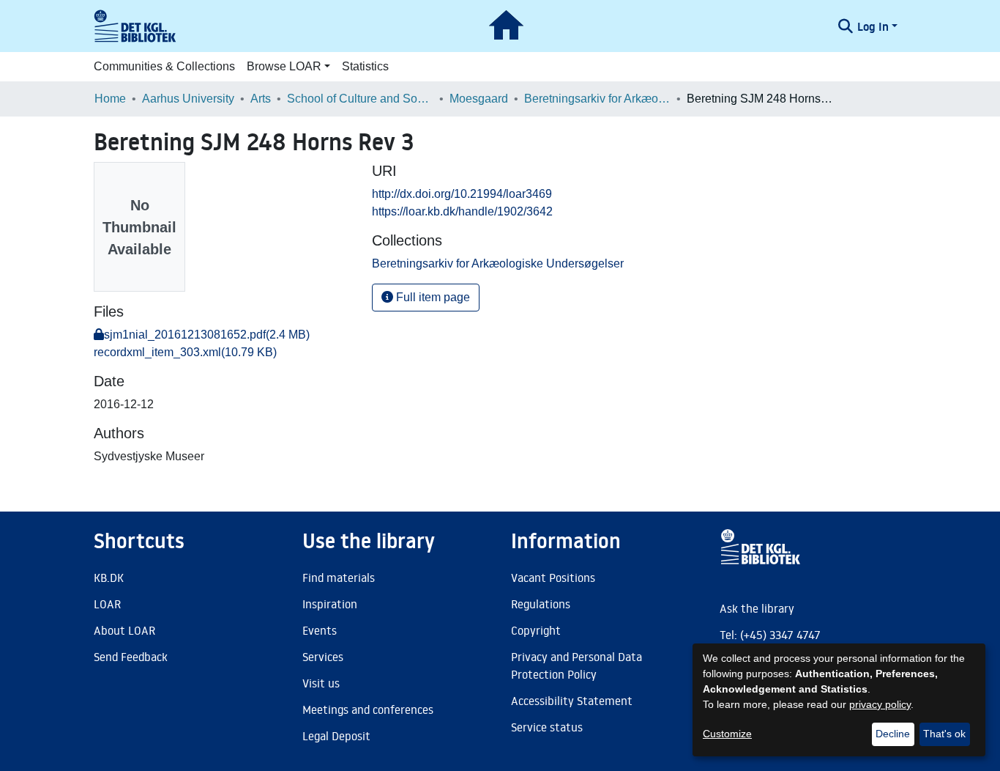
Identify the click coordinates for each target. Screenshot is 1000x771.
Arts (260, 98)
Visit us (321, 683)
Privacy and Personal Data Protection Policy (576, 665)
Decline (893, 733)
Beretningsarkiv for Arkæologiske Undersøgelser (597, 98)
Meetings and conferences (367, 709)
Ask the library (757, 608)
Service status (547, 727)
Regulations (540, 604)
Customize (727, 733)
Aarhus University (188, 98)
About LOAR (124, 630)
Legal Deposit (336, 735)
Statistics (365, 66)
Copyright (536, 630)
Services (322, 656)
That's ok (944, 733)
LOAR (107, 604)
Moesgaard (478, 98)
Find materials (338, 577)
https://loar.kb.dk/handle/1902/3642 (462, 211)
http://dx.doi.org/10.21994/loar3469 (462, 194)
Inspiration (329, 604)
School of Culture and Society (360, 98)
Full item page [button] (431, 297)
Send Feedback (131, 656)
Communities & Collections (164, 66)
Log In (873, 26)
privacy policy (880, 704)
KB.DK (109, 577)
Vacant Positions (553, 577)
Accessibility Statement (572, 700)
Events (319, 630)
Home (110, 98)
